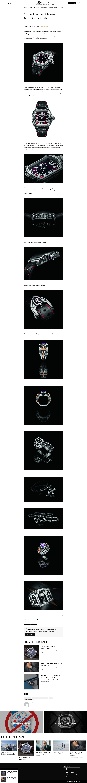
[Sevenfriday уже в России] (65, 722)
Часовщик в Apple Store (43, 752)
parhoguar (33, 703)
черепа (51, 698)
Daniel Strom (27, 698)
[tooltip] (77, 3)
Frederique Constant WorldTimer (48, 647)
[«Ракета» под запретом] (21, 722)
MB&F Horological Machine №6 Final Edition (51, 664)
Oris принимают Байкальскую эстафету (8, 753)
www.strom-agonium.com (30, 624)
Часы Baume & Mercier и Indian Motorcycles (50, 676)
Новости (26, 10)
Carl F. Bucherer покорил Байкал (58, 753)
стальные (45, 698)
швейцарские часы (29, 699)
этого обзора (35, 619)
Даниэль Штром (40, 31)
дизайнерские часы (36, 698)
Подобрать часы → (30, 634)
